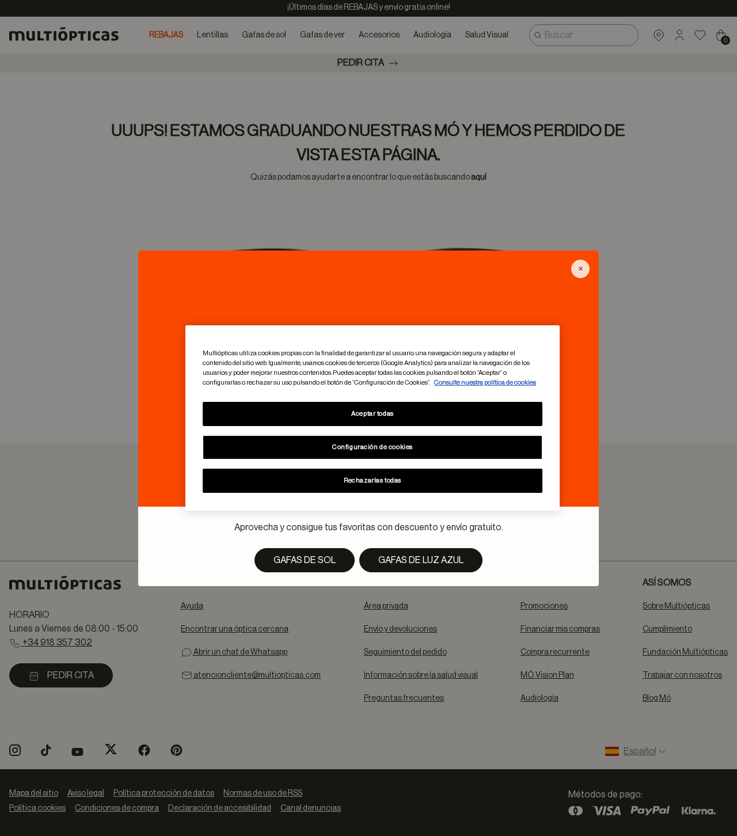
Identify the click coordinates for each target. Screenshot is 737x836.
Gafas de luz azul (421, 560)
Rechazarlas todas (372, 480)
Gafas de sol (304, 560)
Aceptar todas (372, 414)
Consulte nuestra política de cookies (485, 382)
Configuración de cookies (372, 447)
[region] (372, 418)
